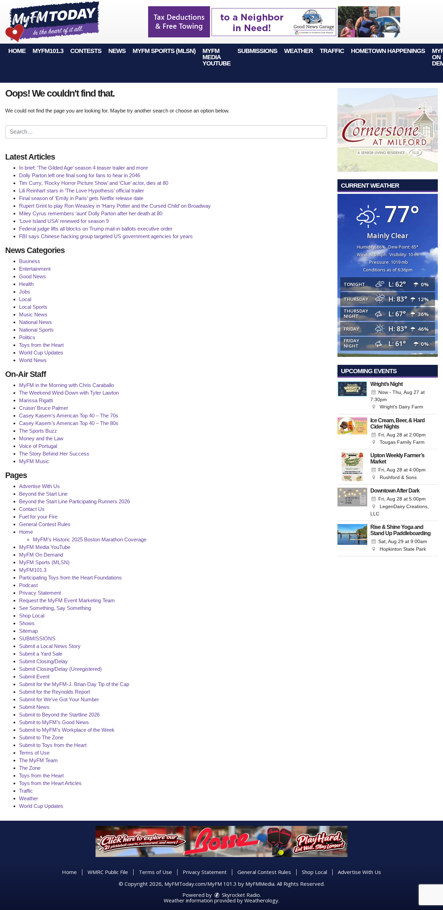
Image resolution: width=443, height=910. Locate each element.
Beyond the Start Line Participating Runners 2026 (74, 501)
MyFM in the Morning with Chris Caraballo (66, 385)
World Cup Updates (41, 352)
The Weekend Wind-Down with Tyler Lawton (69, 393)
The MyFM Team (38, 760)
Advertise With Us (39, 486)
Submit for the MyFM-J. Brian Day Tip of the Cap (74, 684)
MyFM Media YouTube (216, 57)
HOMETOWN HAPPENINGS (388, 50)
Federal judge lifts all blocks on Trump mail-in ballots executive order (95, 229)
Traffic (332, 50)
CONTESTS (85, 50)
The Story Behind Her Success (54, 454)
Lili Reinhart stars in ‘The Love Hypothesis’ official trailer (81, 190)
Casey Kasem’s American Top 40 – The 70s (68, 415)
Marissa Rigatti (36, 400)
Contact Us (32, 509)
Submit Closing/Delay (43, 661)
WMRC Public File (108, 871)
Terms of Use (34, 753)
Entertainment (35, 269)
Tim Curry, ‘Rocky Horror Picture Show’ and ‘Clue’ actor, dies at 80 (93, 183)
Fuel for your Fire (38, 517)
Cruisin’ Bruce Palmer (43, 408)
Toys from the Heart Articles (50, 783)
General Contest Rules (45, 524)
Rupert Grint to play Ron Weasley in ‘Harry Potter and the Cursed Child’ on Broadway (115, 206)
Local (25, 299)
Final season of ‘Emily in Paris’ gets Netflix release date (81, 198)
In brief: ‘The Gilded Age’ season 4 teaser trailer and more (83, 168)
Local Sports (33, 307)
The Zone (29, 768)
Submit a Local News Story (50, 646)
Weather (298, 50)
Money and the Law (41, 438)
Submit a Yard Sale (40, 654)
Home (17, 50)
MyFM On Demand (41, 555)
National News (35, 322)
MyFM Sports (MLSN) (164, 50)
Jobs (24, 292)
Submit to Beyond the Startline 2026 (59, 715)
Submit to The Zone (41, 737)
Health (26, 284)
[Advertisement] (274, 21)
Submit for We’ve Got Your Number (59, 699)
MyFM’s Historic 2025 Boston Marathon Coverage (89, 539)
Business (29, 261)
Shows (27, 623)
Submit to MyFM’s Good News (54, 722)
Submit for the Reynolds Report (54, 692)
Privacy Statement (40, 593)
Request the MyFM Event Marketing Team (67, 600)
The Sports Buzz (38, 431)
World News (33, 360)
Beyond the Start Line (43, 494)
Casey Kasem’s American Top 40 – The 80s (68, 423)
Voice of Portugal (38, 446)
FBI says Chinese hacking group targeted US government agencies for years (106, 236)
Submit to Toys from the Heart (53, 745)
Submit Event (34, 676)
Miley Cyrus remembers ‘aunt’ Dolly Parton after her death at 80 (90, 213)
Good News (32, 276)
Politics (27, 337)
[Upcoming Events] (352, 396)
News (117, 50)
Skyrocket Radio (240, 894)
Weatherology (261, 900)
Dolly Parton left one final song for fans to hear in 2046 (79, 175)
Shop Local (31, 616)
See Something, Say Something (55, 608)
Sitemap (28, 631)
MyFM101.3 (48, 50)
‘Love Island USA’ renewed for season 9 (64, 221)
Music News (33, 314)
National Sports (36, 330)
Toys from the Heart (41, 345)
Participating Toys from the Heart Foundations (70, 577)
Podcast (28, 585)
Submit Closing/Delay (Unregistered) (60, 669)
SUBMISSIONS (257, 50)
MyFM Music (34, 461)
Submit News (34, 707)
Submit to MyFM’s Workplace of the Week (67, 730)
